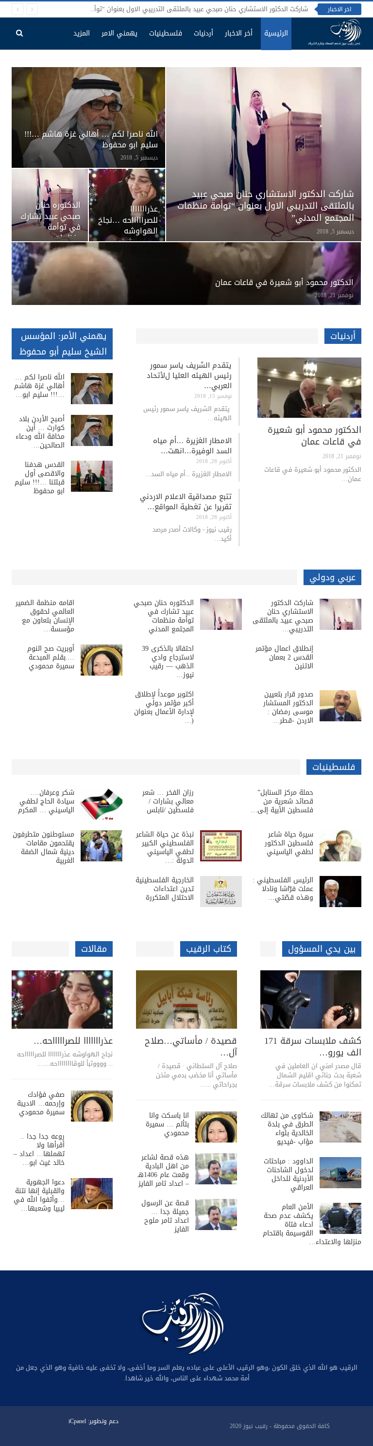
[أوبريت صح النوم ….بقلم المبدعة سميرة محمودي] (101, 660)
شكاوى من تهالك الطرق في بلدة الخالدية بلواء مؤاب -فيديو (287, 1128)
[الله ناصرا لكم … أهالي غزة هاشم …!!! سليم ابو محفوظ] (88, 117)
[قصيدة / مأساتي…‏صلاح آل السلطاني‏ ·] (186, 999)
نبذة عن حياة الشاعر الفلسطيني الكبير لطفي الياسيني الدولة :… (165, 847)
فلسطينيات (165, 33)
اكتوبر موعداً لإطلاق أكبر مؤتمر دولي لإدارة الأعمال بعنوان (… (164, 707)
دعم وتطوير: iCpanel (93, 1421)
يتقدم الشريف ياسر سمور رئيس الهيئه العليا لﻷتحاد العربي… (189, 375)
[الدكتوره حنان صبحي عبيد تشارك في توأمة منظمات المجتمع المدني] (221, 614)
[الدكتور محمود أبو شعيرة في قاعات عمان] (186, 273)
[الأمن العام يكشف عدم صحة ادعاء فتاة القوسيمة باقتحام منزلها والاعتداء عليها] (340, 1218)
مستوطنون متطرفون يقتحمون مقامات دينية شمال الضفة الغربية (43, 847)
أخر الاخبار (239, 33)
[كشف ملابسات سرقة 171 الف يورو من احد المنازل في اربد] (310, 999)
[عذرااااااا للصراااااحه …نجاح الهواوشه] (127, 205)
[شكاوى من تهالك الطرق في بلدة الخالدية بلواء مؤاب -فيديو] (340, 1127)
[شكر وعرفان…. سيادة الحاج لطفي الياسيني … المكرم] (101, 804)
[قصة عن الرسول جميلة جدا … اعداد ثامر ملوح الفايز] (216, 1214)
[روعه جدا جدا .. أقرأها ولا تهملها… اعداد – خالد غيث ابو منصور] (92, 1147)
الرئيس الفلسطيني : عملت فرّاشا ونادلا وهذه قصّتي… (283, 889)
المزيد (81, 33)
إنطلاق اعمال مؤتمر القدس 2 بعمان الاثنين (284, 657)
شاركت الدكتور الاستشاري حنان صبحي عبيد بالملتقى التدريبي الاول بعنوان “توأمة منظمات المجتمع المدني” (162, 9)
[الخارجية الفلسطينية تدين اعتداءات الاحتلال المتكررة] (221, 891)
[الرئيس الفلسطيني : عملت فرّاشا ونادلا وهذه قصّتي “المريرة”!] (340, 891)
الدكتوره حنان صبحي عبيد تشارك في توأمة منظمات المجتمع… (50, 227)
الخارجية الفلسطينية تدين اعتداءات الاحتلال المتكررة (165, 889)
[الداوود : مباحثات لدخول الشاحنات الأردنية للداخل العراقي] (340, 1172)
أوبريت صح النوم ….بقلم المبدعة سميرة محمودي (50, 657)
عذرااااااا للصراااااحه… (73, 1041)
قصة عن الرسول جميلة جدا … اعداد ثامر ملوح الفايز (165, 1216)
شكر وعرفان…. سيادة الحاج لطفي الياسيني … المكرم (46, 801)
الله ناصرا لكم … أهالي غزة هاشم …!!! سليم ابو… (39, 386)
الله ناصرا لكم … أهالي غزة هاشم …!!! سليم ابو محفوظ (91, 139)
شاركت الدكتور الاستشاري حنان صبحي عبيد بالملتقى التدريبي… (283, 616)
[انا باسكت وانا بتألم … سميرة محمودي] (216, 1127)
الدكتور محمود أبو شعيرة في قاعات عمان (284, 282)
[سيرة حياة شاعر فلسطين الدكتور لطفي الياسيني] (340, 845)
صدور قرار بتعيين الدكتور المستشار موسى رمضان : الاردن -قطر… (288, 707)
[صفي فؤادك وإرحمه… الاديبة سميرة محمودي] (92, 1106)
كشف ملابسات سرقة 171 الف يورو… (312, 1047)
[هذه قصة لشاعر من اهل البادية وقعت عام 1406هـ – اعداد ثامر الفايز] (216, 1168)
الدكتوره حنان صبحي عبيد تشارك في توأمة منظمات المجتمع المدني (164, 616)
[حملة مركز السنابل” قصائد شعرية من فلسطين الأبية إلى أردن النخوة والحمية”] (340, 804)
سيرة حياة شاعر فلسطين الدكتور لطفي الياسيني (289, 843)
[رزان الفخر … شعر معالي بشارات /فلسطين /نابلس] (221, 804)
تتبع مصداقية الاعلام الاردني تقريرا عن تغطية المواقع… (186, 502)
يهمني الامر (119, 33)
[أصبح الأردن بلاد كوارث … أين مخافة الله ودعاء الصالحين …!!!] (92, 430)
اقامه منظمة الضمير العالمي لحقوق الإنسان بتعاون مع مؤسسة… (45, 616)
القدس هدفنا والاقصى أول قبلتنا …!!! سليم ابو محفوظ (40, 478)
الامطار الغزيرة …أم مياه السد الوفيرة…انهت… (192, 446)
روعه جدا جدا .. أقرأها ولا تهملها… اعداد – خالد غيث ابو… (39, 1149)
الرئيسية (276, 33)
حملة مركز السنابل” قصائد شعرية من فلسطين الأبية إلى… (282, 801)
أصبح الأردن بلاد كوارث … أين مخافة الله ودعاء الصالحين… (40, 432)
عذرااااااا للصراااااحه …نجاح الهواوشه (128, 220)
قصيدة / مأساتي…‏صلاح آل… (191, 1047)
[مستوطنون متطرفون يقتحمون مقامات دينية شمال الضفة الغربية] (101, 845)
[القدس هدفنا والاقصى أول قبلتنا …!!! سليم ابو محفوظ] (92, 476)
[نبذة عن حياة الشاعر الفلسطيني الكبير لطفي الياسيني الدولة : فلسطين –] (221, 845)
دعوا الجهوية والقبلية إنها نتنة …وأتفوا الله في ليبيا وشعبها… (39, 1195)
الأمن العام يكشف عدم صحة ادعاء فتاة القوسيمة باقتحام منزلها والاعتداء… (312, 1224)
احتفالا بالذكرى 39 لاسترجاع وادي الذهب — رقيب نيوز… (168, 661)
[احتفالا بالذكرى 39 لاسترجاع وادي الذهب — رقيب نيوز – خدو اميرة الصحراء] (221, 660)
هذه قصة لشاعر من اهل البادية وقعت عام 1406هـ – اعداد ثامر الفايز (163, 1170)
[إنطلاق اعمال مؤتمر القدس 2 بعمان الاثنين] (340, 660)
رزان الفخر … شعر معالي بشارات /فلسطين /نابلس (168, 801)
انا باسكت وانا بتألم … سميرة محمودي (167, 1124)
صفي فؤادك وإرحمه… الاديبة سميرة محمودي (41, 1103)
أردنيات (203, 33)
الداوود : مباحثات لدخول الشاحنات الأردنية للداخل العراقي (288, 1174)
